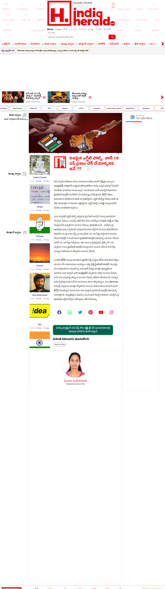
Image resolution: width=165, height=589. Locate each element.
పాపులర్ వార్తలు (13, 233)
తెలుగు (50, 30)
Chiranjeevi (143, 108)
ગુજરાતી (73, 29)
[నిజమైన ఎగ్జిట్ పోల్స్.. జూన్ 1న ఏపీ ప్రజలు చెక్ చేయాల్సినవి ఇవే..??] (75, 153)
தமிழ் (91, 29)
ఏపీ (76, 299)
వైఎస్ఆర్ (58, 195)
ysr (78, 234)
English (58, 29)
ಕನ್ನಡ (82, 29)
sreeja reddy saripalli (110, 108)
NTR (45, 108)
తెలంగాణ (113, 282)
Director (62, 108)
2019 (64, 230)
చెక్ (86, 299)
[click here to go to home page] (81, 25)
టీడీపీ (104, 195)
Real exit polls (60, 344)
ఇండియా (94, 225)
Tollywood (30, 108)
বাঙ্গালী (107, 29)
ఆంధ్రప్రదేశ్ (58, 186)
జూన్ (77, 199)
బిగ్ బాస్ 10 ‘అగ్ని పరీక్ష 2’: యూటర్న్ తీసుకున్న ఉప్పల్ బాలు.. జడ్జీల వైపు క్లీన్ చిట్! (34, 95)
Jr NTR (78, 108)
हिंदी (65, 29)
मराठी (98, 29)
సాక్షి (92, 264)
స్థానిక (85, 260)
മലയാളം (51, 33)
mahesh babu (14, 108)
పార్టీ (102, 203)
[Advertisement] (82, 72)
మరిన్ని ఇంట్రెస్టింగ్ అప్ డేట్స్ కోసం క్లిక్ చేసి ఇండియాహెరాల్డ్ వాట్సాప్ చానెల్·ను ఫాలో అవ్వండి (83, 330)
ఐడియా (66, 208)
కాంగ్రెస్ (65, 195)
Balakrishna (127, 108)
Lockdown (93, 108)
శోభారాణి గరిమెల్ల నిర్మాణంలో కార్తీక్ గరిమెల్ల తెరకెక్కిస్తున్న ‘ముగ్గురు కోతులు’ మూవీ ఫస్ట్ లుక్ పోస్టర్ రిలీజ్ (49, 51)
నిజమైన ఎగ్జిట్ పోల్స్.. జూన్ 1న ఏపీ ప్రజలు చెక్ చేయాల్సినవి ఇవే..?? (94, 164)
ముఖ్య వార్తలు (14, 174)
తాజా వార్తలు (15, 115)
